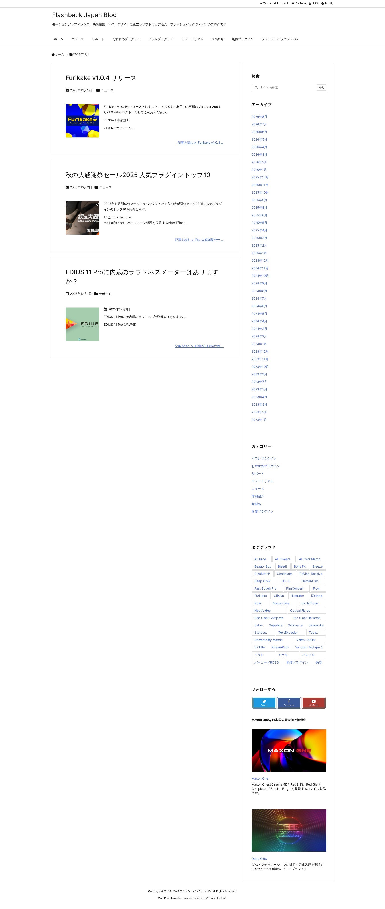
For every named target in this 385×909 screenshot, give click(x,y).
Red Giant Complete (269, 618)
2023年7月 (259, 382)
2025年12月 (260, 177)
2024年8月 (259, 291)
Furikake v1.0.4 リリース (101, 78)
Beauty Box (262, 566)
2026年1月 (259, 170)
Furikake (260, 596)
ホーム (59, 54)
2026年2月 (259, 162)
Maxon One (281, 603)
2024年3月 (259, 329)
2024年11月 (260, 268)
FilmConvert (294, 588)
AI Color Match (309, 559)
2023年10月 (260, 366)
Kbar (257, 603)
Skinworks (316, 625)
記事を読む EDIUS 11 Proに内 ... (199, 346)
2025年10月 (260, 192)
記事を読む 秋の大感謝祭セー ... (199, 239)
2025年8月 (259, 207)
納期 (319, 662)
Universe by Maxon (268, 640)
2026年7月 (259, 124)
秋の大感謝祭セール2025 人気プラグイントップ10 (138, 175)
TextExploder (288, 632)
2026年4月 (259, 147)
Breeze (317, 566)
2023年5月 (259, 389)
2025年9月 (259, 200)
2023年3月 (259, 404)
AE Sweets (282, 559)
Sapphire (275, 625)
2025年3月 (259, 238)
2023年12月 (260, 351)
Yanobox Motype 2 (309, 647)
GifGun (279, 596)
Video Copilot (306, 640)
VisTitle (259, 647)
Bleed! (282, 566)
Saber (258, 625)
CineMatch (262, 574)
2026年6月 (259, 132)
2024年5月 (259, 313)
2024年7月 (259, 298)
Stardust (260, 632)
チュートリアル (262, 481)
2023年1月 (259, 419)
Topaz (313, 632)
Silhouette (295, 625)
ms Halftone (309, 603)
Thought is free (216, 898)
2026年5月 (259, 139)
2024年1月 (259, 344)
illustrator (297, 596)
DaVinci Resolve (310, 574)
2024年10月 (260, 276)
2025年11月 (260, 185)
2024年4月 (259, 321)
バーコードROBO (266, 662)
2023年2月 (259, 412)
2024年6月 (259, 306)
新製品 (256, 504)
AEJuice (260, 559)
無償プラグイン (262, 511)
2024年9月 (259, 283)
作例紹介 (258, 496)
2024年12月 (260, 260)
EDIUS (286, 581)
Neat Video (262, 610)
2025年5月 (259, 223)
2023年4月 (259, 397)
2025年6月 (259, 215)
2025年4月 (259, 230)
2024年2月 (259, 336)
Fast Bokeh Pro (265, 588)
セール (283, 654)
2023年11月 (260, 359)
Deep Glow (262, 581)
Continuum (285, 574)
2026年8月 (259, 116)
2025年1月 (259, 253)
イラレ (259, 654)
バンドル (308, 654)
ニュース (107, 90)
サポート (105, 294)
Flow (316, 588)
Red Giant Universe (306, 618)
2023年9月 (259, 374)
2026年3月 (259, 154)
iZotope (316, 596)
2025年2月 (259, 245)
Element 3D (309, 581)
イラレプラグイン (264, 458)
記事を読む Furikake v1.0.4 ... (201, 142)
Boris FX (300, 566)
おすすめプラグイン (266, 466)
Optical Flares (300, 610)
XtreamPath (280, 647)
